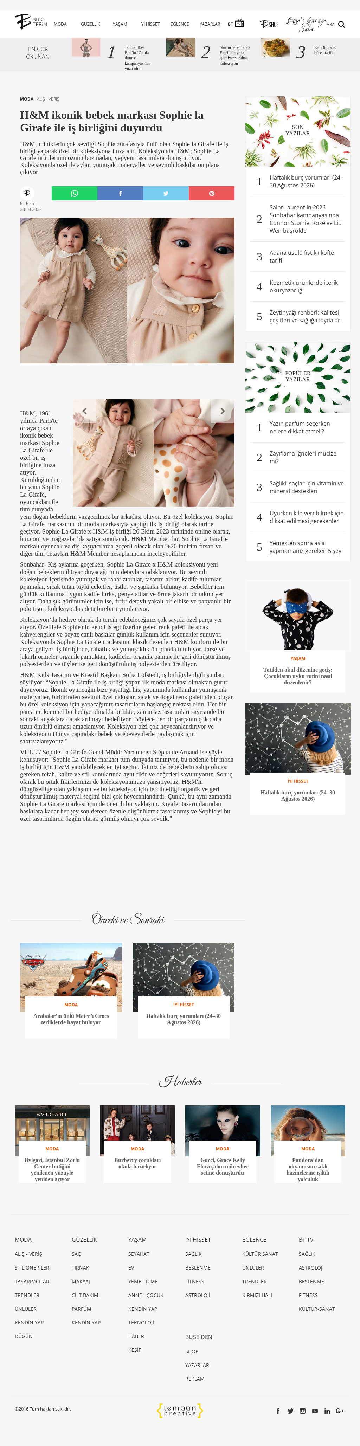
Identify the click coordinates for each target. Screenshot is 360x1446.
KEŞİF (134, 1350)
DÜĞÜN (24, 1336)
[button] (84, 411)
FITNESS (194, 1281)
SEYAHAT (138, 1254)
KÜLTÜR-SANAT (317, 1308)
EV (131, 1267)
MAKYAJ (81, 1281)
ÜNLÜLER (26, 1308)
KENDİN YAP (29, 1322)
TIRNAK (80, 1267)
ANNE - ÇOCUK (145, 1295)
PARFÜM (81, 1308)
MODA (60, 24)
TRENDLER (27, 1295)
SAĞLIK (193, 1254)
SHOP (191, 1351)
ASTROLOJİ (197, 1295)
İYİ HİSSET (150, 24)
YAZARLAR (210, 24)
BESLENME (198, 1267)
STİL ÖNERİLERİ (33, 1267)
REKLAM (195, 1378)
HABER (136, 1336)
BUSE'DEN (198, 1337)
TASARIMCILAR (32, 1281)
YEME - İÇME (143, 1281)
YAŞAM (120, 24)
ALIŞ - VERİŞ (48, 99)
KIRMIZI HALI (257, 1295)
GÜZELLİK (90, 24)
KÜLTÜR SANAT (260, 1254)
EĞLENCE (180, 24)
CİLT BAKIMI (86, 1295)
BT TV (306, 1240)
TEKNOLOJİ (141, 1322)
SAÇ (76, 1254)
